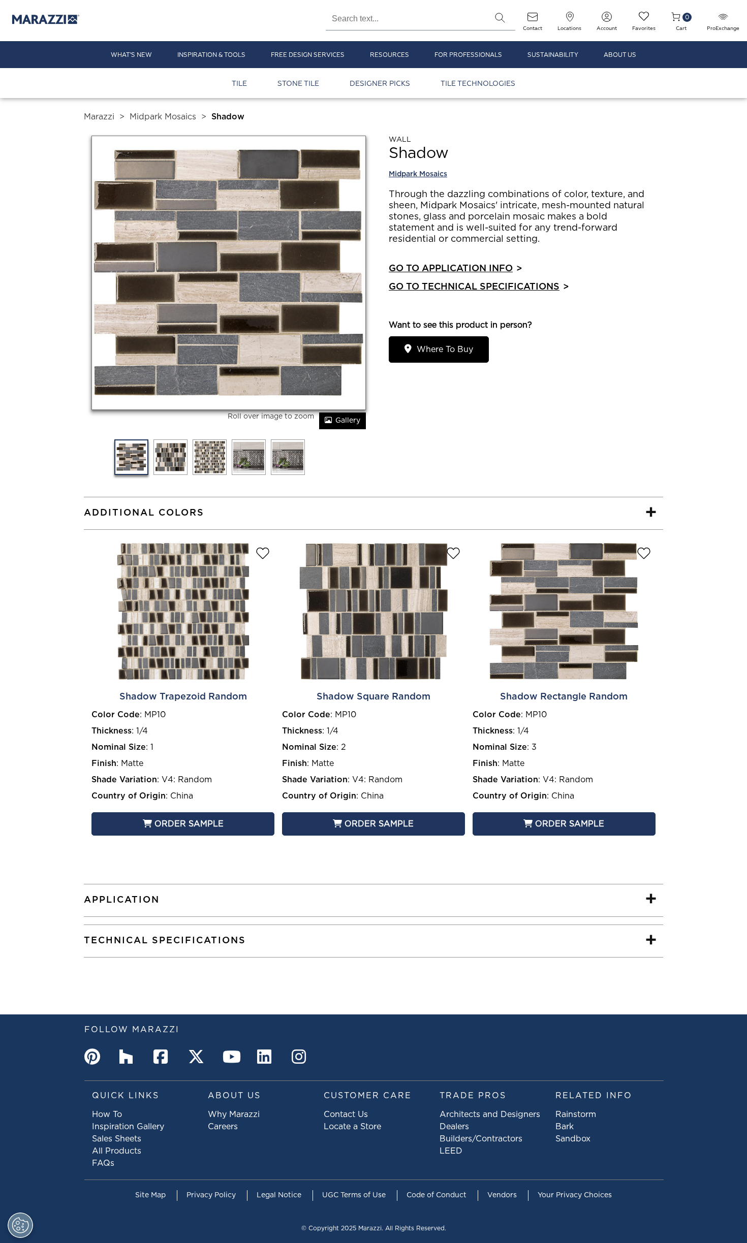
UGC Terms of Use (354, 1195)
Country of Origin (128, 796)
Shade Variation (124, 780)
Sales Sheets (116, 1139)
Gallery (347, 420)
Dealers (454, 1127)
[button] (500, 17)
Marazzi (99, 117)
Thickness (111, 731)
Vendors (502, 1195)
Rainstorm (575, 1114)
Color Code (115, 715)
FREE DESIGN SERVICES (308, 55)
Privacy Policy (211, 1195)
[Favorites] (644, 20)
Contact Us (346, 1114)
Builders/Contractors (481, 1139)
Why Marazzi (234, 1114)
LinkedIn (267, 1056)
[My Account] (607, 20)
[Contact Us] (532, 20)
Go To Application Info (455, 268)
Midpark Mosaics (163, 117)
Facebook (163, 1056)
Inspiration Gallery (128, 1127)
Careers (223, 1127)
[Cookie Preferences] (20, 1225)
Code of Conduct (436, 1195)
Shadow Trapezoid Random (183, 697)
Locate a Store (352, 1127)
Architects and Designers (490, 1114)
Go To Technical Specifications (479, 287)
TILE (239, 83)
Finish (103, 763)
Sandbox (572, 1139)
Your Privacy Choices (575, 1195)
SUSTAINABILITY (552, 55)
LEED (451, 1151)
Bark (564, 1127)
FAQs (103, 1163)
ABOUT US (620, 55)
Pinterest (94, 1056)
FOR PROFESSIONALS (468, 55)
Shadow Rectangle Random (564, 697)
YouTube (233, 1056)
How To (107, 1114)
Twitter (198, 1056)
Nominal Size (118, 747)
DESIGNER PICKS (380, 83)
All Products (116, 1151)
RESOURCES (389, 55)
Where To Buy (445, 349)
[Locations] (570, 20)
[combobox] (405, 17)
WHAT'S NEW (131, 55)
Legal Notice (279, 1195)
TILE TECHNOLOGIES (478, 83)
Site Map (150, 1195)
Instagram (302, 1056)
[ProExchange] (723, 20)
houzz (129, 1056)
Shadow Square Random (373, 697)
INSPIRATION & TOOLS (211, 55)
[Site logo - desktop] (45, 20)
